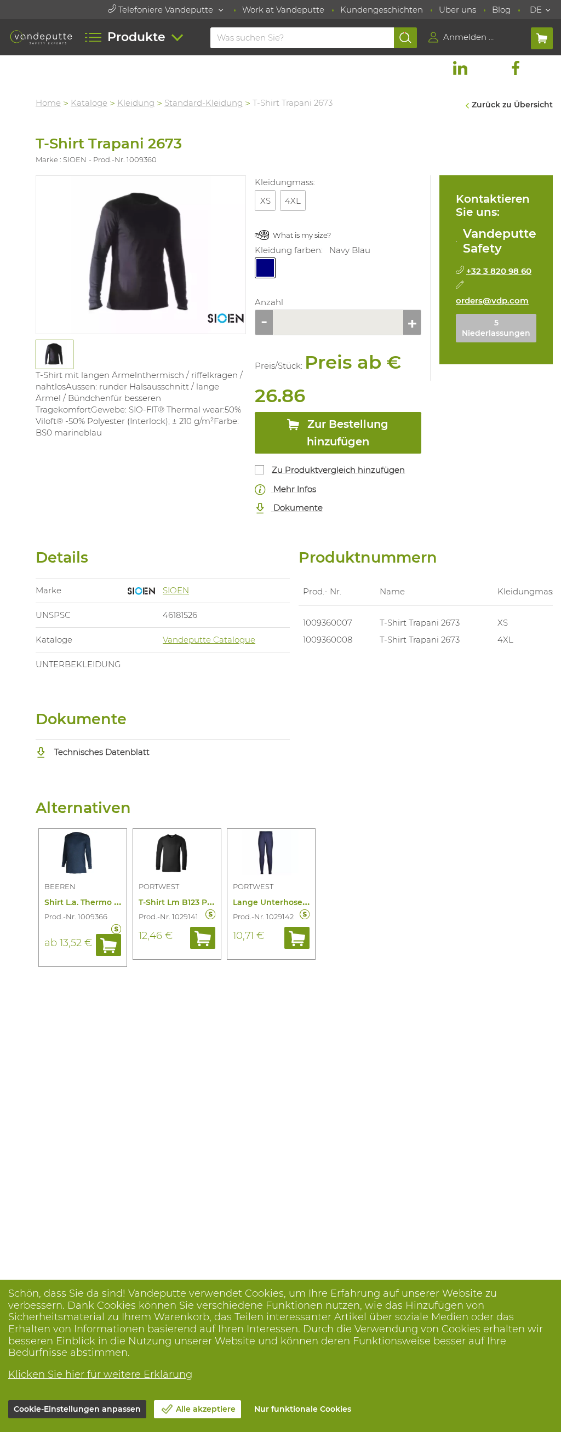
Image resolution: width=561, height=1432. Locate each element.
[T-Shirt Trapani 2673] (140, 255)
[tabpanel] (54, 354)
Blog (501, 9)
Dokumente (297, 507)
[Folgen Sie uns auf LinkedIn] (460, 68)
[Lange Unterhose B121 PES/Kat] (271, 854)
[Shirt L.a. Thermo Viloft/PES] (82, 854)
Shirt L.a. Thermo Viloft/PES (98, 902)
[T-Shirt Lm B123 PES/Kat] (177, 854)
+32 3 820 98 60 (498, 271)
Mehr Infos (293, 489)
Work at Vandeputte (283, 9)
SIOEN (176, 590)
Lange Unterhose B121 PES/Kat (293, 902)
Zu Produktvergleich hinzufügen (338, 470)
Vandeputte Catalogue (209, 639)
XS (265, 201)
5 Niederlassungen (496, 328)
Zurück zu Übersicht (512, 105)
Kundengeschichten (381, 9)
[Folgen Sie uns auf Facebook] (515, 68)
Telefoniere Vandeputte (165, 9)
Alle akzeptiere (206, 1409)
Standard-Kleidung (203, 103)
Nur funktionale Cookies (302, 1409)
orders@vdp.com (492, 300)
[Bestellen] (108, 945)
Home (48, 103)
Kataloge (89, 103)
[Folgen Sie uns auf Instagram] (487, 68)
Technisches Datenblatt (101, 752)
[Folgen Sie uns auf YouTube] (543, 68)
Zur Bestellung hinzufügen (346, 432)
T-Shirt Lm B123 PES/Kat (186, 902)
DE (536, 9)
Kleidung (135, 103)
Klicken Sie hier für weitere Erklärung (100, 1374)
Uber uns (457, 9)
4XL (293, 201)
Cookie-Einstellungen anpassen (77, 1409)
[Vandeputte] (40, 37)
